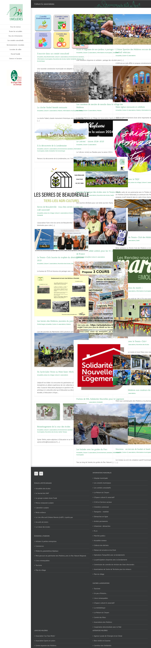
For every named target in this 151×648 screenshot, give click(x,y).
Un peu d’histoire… (100, 593)
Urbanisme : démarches (102, 526)
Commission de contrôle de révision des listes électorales (114, 564)
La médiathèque (99, 608)
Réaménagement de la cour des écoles (53, 426)
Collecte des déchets (101, 545)
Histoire (99, 110)
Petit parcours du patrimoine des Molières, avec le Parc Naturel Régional (61, 556)
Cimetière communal (101, 507)
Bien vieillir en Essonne (102, 641)
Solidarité (52, 151)
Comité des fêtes (100, 617)
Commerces (40, 546)
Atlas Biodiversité (49, 57)
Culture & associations (61, 57)
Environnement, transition (65, 149)
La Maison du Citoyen (101, 492)
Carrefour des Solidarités (102, 645)
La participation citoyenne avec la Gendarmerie (110, 560)
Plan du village (41, 570)
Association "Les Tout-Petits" (45, 636)
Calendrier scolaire (42, 508)
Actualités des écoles (43, 488)
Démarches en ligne (101, 516)
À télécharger (41, 324)
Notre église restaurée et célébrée (130, 107)
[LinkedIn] (36, 473)
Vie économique (60, 151)
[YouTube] (41, 473)
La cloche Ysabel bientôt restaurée (52, 107)
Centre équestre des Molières (46, 645)
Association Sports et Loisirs (45, 641)
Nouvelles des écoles (59, 59)
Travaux (81, 111)
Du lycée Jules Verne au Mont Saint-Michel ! (56, 372)
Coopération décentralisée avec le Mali (107, 627)
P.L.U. (96, 531)
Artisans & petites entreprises (46, 541)
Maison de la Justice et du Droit (105, 550)
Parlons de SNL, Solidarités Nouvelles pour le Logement (100, 399)
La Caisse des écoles (43, 527)
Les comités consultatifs (102, 488)
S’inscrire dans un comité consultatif (53, 53)
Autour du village (136, 182)
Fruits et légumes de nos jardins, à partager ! (95, 49)
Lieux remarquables (43, 561)
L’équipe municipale (101, 478)
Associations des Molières (103, 622)
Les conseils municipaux (102, 483)
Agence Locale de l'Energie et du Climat (108, 636)
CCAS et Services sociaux (103, 502)
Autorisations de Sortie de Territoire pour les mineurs (112, 569)
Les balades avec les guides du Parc (91, 449)
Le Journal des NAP (42, 493)
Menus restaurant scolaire (45, 503)
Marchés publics (99, 536)
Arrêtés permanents (101, 521)
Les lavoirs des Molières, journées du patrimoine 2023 (60, 321)
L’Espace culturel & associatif (104, 497)
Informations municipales (44, 59)
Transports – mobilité (101, 512)
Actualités (40, 57)
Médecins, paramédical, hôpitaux (47, 551)
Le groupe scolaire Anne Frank (46, 498)
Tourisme (39, 565)
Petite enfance (41, 512)
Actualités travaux (100, 540)
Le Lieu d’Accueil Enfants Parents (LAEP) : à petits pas (54, 517)
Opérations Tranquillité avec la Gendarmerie (109, 555)
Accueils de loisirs (42, 522)
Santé (68, 59)
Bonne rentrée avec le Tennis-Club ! (131, 341)
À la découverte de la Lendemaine (52, 145)
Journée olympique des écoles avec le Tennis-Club (98, 192)
